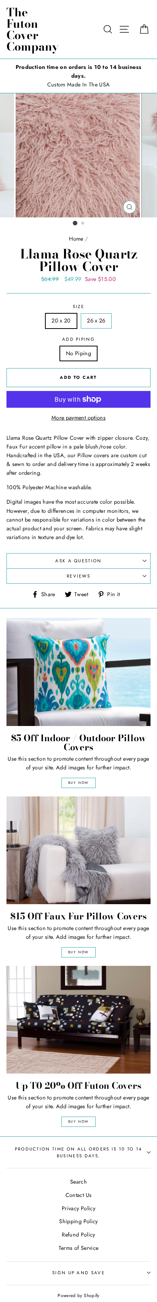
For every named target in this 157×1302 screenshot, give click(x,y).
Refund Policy (78, 1234)
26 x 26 (96, 320)
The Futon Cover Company (32, 29)
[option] (78, 76)
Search (78, 1182)
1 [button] (75, 223)
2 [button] (83, 223)
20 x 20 (61, 320)
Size (78, 306)
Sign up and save (78, 1273)
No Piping (78, 353)
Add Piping (78, 339)
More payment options (78, 417)
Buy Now (78, 782)
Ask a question (78, 561)
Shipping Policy (78, 1221)
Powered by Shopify (78, 1295)
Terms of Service (79, 1248)
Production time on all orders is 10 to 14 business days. (79, 1152)
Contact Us (79, 1195)
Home (76, 239)
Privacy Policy (78, 1208)
